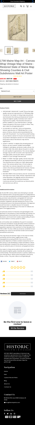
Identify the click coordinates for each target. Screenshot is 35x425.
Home (6, 371)
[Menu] (31, 6)
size (1, 88)
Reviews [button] (5, 293)
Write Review (23, 293)
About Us (7, 384)
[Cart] (27, 6)
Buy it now (17, 101)
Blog (5, 381)
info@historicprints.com (13, 402)
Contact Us (7, 387)
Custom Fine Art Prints (11, 377)
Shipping (2, 84)
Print (5, 374)
